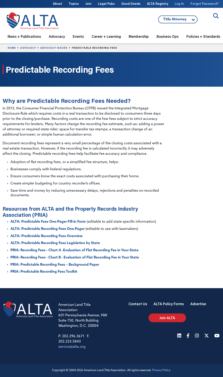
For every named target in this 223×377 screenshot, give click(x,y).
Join (88, 4)
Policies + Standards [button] (203, 36)
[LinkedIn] (179, 336)
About (57, 4)
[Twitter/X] (207, 336)
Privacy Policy (161, 370)
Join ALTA (167, 317)
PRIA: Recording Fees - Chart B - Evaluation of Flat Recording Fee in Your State (74, 257)
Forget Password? (205, 4)
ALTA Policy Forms (169, 303)
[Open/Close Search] (216, 16)
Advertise (198, 303)
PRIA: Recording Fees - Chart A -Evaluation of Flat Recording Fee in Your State (74, 250)
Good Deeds (130, 4)
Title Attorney (172, 20)
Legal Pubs (106, 4)
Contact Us (137, 303)
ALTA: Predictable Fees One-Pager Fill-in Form (48, 222)
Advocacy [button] (57, 36)
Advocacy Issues (54, 47)
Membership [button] (139, 36)
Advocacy (28, 47)
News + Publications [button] (24, 36)
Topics (74, 4)
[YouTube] (217, 336)
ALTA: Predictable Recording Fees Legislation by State (55, 243)
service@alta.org (72, 347)
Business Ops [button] (168, 36)
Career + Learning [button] (106, 36)
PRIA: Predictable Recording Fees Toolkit (43, 272)
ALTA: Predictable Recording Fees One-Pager (47, 229)
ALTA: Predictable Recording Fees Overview (46, 236)
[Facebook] (189, 336)
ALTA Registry (157, 4)
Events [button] (78, 36)
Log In (179, 4)
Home (12, 47)
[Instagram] (197, 336)
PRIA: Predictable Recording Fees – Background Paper (54, 265)
